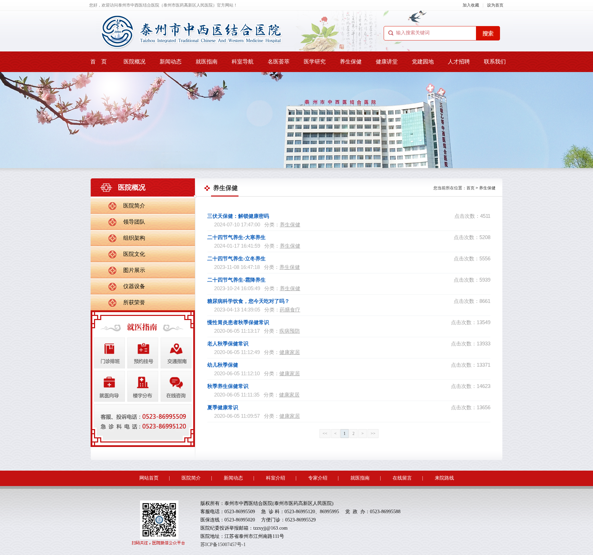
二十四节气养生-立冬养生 (236, 258)
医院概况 (135, 61)
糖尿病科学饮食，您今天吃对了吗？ (248, 301)
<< (325, 433)
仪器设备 (134, 286)
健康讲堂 (387, 61)
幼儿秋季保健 (222, 365)
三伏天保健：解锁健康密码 (238, 216)
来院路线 (444, 478)
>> (373, 433)
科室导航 (243, 61)
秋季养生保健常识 (227, 386)
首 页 (98, 61)
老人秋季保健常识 (227, 343)
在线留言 (402, 478)
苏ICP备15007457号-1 (223, 544)
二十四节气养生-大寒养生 (236, 237)
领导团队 (134, 222)
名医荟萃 (279, 61)
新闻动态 (171, 61)
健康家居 (289, 352)
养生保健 (351, 61)
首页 (470, 188)
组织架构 (134, 238)
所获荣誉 (134, 302)
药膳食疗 (290, 309)
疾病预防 (289, 331)
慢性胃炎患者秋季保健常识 (238, 322)
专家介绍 (317, 478)
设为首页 (495, 5)
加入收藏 (471, 5)
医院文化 (134, 254)
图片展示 (134, 270)
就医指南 (207, 61)
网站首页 (149, 478)
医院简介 (134, 206)
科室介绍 (275, 478)
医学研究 (315, 61)
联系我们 (495, 61)
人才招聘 (459, 61)
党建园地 (423, 61)
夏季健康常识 (222, 407)
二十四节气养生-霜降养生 (236, 280)
